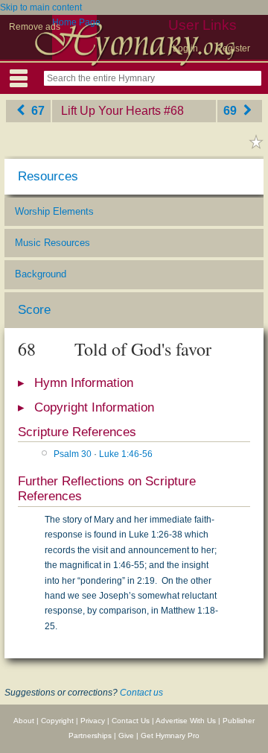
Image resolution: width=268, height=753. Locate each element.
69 (231, 110)
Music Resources (52, 242)
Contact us (141, 692)
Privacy (92, 720)
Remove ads (34, 27)
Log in (185, 48)
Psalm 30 (73, 454)
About (23, 720)
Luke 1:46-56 (126, 454)
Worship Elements (54, 211)
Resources (48, 176)
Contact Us (131, 720)
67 (36, 110)
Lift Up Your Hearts (111, 110)
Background (40, 274)
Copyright (57, 720)
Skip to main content (41, 7)
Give (126, 735)
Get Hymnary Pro (170, 735)
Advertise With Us (186, 720)
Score (34, 310)
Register (233, 48)
